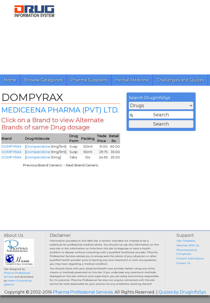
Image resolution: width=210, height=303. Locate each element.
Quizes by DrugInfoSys (182, 292)
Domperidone (38, 146)
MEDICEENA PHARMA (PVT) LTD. (60, 110)
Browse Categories (43, 80)
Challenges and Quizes (180, 80)
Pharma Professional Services (83, 292)
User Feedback (185, 240)
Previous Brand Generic (42, 165)
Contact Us (183, 263)
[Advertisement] (139, 36)
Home (10, 80)
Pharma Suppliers (88, 80)
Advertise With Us (187, 245)
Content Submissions (190, 258)
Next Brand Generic (82, 165)
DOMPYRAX (11, 146)
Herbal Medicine (132, 80)
